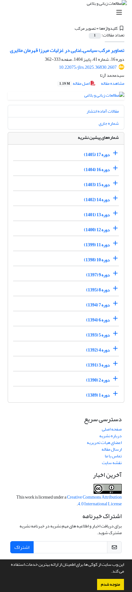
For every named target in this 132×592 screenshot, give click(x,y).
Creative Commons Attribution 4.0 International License (94, 500)
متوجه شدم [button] (110, 584)
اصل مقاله (74, 83)
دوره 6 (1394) (98, 320)
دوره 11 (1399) (97, 245)
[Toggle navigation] (68, 12)
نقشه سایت (112, 462)
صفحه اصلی (112, 429)
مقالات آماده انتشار (103, 111)
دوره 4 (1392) (98, 350)
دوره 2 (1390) (98, 380)
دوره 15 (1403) (97, 184)
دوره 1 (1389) (98, 395)
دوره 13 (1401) (97, 214)
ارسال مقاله (112, 449)
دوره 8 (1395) (98, 290)
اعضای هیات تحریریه (104, 442)
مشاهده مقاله (112, 83)
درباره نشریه (110, 435)
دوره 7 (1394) (98, 305)
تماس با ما (113, 456)
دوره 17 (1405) (97, 154)
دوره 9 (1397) (98, 275)
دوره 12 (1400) (97, 229)
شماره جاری (109, 123)
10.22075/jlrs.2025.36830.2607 (88, 67)
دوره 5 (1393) (98, 335)
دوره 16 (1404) (97, 169)
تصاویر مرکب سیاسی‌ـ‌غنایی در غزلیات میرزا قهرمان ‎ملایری (67, 50)
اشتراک (21, 547)
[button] (109, 572)
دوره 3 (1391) (98, 365)
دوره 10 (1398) (97, 260)
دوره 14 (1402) (97, 199)
